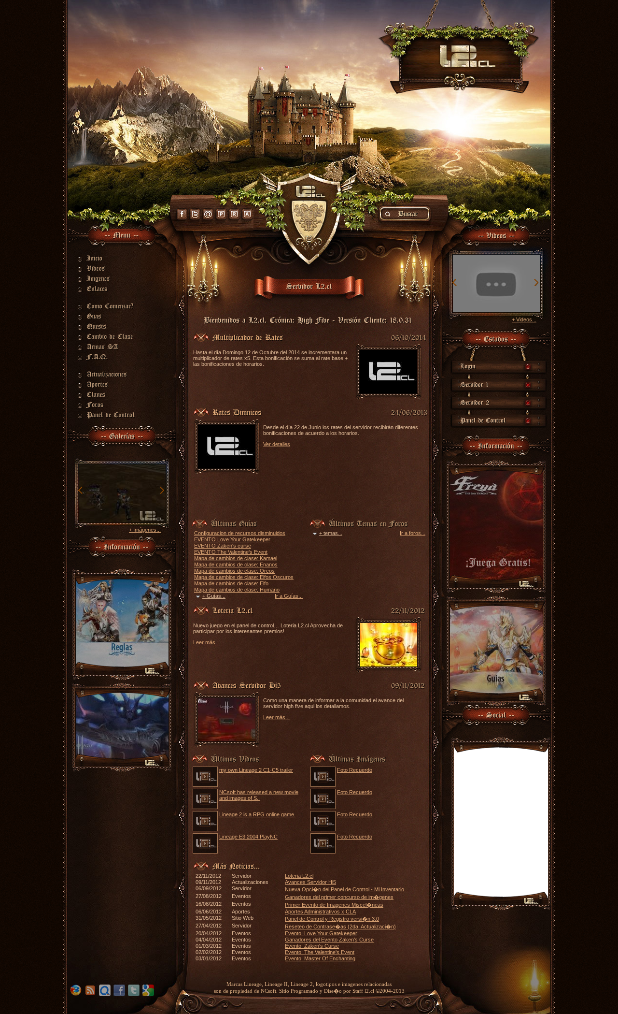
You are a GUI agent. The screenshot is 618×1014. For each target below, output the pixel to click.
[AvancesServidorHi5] (246, 684)
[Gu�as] (112, 316)
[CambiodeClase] (112, 336)
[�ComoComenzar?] (112, 306)
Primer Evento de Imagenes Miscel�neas (334, 905)
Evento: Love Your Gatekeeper (321, 933)
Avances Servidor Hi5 (310, 882)
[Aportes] (112, 384)
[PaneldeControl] (112, 415)
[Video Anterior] (455, 283)
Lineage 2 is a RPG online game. (257, 814)
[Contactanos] (208, 214)
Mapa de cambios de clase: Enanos (236, 564)
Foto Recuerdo (354, 770)
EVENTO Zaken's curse (222, 546)
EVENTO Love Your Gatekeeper (232, 539)
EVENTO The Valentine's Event (230, 552)
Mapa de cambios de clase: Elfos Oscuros (244, 577)
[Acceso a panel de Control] (221, 214)
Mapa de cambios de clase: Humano (237, 590)
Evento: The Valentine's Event (319, 952)
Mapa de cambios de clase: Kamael (235, 558)
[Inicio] (112, 258)
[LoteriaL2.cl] (232, 609)
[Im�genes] (112, 278)
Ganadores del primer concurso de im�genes (339, 897)
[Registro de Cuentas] (234, 214)
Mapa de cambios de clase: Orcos (234, 571)
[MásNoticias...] (236, 865)
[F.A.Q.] (112, 357)
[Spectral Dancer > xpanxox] (496, 310)
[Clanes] (112, 394)
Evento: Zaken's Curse (312, 946)
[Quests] (112, 326)
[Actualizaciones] (112, 374)
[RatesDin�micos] (237, 411)
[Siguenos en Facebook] (182, 214)
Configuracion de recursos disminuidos (239, 533)
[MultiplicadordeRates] (247, 336)
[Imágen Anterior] (80, 491)
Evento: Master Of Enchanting (320, 958)
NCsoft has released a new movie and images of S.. (258, 795)
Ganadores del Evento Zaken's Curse (329, 939)
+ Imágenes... (145, 530)
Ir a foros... (412, 533)
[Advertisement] (306, 497)
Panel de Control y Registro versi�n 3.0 (332, 919)
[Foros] (112, 404)
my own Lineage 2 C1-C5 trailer (256, 770)
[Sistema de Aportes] (247, 214)
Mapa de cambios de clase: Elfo (231, 583)
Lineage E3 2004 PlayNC (248, 837)
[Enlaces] (112, 288)
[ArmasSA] (112, 346)
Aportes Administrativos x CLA (320, 911)
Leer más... (206, 642)
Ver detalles (276, 444)
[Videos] (112, 268)
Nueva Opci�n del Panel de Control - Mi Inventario (344, 889)
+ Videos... (524, 319)
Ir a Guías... (289, 596)
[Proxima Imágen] (162, 491)
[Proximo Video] (536, 283)
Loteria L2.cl (299, 876)
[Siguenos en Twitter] (195, 214)
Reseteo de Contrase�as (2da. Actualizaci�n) (340, 926)
